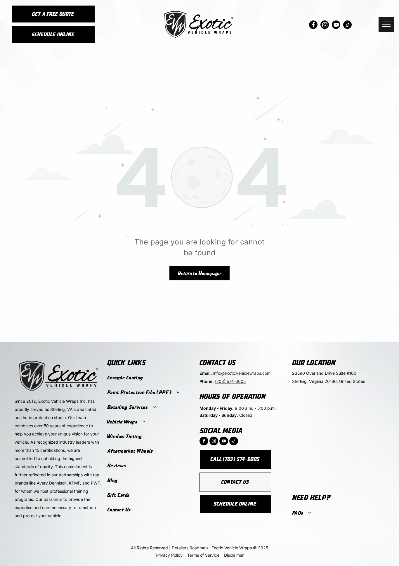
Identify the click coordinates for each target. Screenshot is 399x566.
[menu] (386, 24)
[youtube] (336, 25)
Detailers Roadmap (190, 547)
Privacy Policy (169, 555)
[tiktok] (347, 25)
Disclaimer (234, 555)
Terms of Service (203, 555)
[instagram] (325, 25)
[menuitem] (149, 378)
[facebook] (313, 25)
